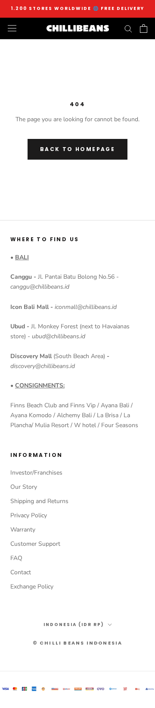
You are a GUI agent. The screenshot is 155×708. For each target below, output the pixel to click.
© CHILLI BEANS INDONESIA (78, 642)
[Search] (128, 28)
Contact (20, 572)
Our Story (23, 487)
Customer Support (35, 544)
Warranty (22, 529)
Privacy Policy (28, 515)
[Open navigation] (12, 28)
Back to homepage (77, 149)
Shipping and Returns (39, 501)
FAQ (16, 558)
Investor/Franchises (36, 473)
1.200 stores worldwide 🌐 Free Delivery (77, 8)
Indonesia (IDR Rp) (73, 624)
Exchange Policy (31, 586)
